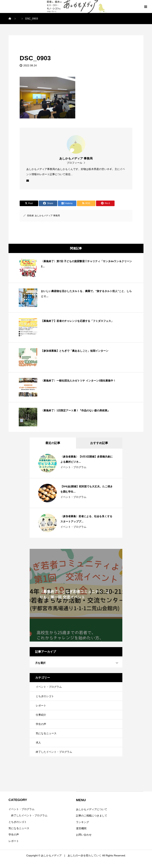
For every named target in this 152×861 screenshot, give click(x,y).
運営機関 (81, 828)
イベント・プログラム (73, 467)
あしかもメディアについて (91, 809)
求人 (38, 742)
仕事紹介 (41, 714)
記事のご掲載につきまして (91, 815)
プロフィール (74, 162)
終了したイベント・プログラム (54, 751)
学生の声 (41, 724)
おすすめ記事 (99, 442)
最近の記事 (52, 442)
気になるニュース (46, 733)
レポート (41, 705)
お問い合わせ (84, 834)
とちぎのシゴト (45, 696)
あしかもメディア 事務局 (47, 215)
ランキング (82, 822)
